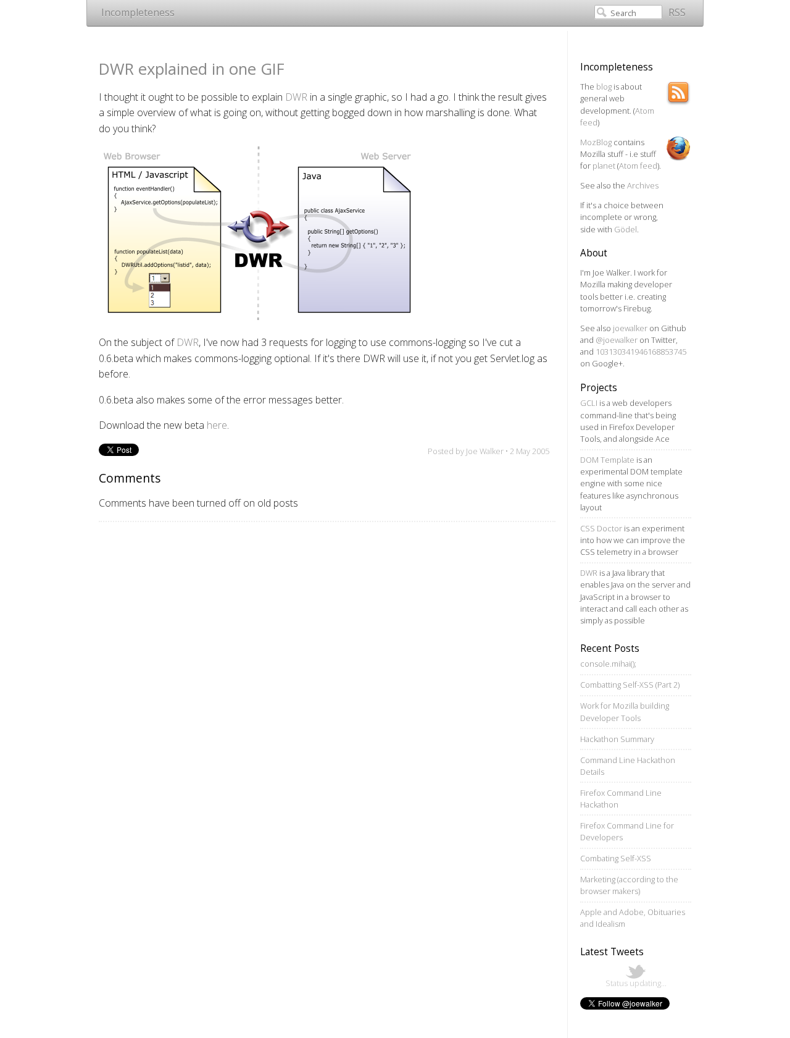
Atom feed (638, 165)
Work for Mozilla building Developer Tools (624, 711)
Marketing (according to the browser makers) (629, 885)
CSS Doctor (601, 528)
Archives (643, 185)
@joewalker (617, 339)
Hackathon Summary (617, 739)
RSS (677, 12)
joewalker (630, 328)
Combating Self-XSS (615, 858)
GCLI (588, 402)
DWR (296, 97)
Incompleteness (138, 12)
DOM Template (607, 459)
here (217, 425)
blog (604, 86)
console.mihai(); (608, 663)
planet (603, 165)
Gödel (625, 229)
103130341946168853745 (641, 351)
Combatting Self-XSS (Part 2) (630, 684)
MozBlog (596, 142)
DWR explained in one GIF (192, 69)
